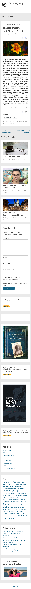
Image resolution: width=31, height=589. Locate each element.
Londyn (23, 499)
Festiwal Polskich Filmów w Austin (12, 488)
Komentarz (6, 238)
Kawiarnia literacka (10, 121)
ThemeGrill (15, 586)
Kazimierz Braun (7, 497)
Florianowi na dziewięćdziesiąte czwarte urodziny (7, 132)
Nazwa (5, 257)
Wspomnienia (22, 513)
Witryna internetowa (9, 269)
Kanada (17, 495)
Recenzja (15, 507)
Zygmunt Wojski (8, 518)
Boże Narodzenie (7, 486)
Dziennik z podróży (17, 486)
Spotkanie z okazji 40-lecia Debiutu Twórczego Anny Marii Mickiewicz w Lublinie (13, 533)
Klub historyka (7, 460)
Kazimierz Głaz (15, 497)
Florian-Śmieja (23, 121)
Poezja (6, 504)
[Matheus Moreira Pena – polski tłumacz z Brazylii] (15, 183)
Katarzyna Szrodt (23, 495)
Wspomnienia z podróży (8, 516)
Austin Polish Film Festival (12, 484)
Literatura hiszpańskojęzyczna (14, 499)
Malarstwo (7, 501)
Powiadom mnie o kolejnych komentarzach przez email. (11, 278)
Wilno (17, 513)
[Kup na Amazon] (15, 358)
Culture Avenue (20, 34)
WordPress (15, 585)
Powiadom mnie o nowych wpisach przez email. (15, 284)
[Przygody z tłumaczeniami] (15, 154)
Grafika (12, 493)
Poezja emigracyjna (14, 504)
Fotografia (22, 491)
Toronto (20, 511)
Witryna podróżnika (9, 468)
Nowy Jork (15, 501)
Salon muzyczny (7, 463)
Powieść (11, 507)
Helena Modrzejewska (19, 493)
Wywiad (22, 515)
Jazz (14, 495)
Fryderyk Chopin (6, 493)
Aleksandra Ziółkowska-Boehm (13, 482)
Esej (23, 486)
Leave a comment (9, 123)
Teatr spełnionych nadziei (12, 511)
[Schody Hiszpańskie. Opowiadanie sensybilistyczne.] (15, 210)
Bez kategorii (7, 450)
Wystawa (15, 516)
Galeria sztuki (7, 453)
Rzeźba (13, 509)
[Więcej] (15, 572)
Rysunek (10, 509)
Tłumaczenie (5, 513)
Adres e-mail (7, 263)
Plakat (24, 501)
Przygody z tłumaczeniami (12, 156)
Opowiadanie (20, 501)
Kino (4, 458)
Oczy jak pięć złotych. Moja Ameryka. (13, 537)
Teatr (4, 465)
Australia (24, 484)
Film (22, 488)
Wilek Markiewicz (12, 513)
